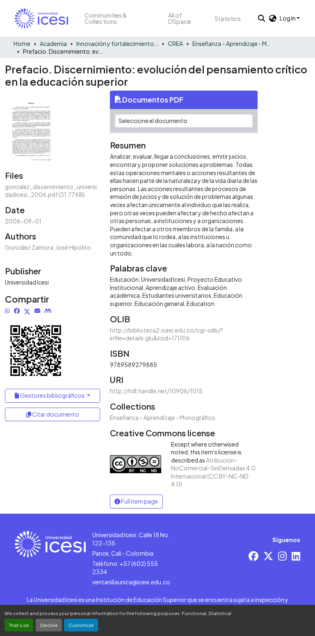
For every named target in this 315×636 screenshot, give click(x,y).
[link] (52, 191)
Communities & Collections (105, 18)
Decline (48, 625)
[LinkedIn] (296, 556)
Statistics (228, 18)
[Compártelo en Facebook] (17, 310)
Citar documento (55, 414)
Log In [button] (288, 18)
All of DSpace (179, 18)
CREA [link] (175, 43)
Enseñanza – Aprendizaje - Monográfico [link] (233, 43)
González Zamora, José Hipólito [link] (48, 247)
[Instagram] (282, 556)
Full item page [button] (139, 501)
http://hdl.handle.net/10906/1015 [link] (156, 390)
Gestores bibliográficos (52, 395)
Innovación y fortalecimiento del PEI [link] (117, 43)
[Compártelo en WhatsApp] (7, 310)
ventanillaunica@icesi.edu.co (131, 582)
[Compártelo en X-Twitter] (27, 310)
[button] (41, 18)
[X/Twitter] (268, 556)
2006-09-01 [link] (23, 221)
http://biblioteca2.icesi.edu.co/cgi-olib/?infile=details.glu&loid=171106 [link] (166, 334)
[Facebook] (253, 556)
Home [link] (22, 43)
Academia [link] (53, 43)
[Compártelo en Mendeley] (48, 310)
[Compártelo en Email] (37, 310)
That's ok (19, 625)
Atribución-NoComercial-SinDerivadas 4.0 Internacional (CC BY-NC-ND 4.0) (213, 472)
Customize (81, 625)
